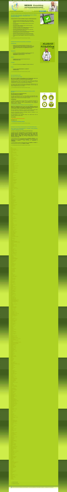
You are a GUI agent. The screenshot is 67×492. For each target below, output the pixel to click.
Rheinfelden (12, 377)
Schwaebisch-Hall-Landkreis (14, 400)
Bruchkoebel (12, 189)
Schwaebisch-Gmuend (14, 399)
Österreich (12, 478)
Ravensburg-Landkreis (14, 371)
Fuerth (11, 237)
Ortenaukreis (12, 358)
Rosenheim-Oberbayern (14, 386)
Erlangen (12, 217)
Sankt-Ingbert (12, 395)
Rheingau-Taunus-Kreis (14, 378)
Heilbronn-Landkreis (13, 260)
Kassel (11, 280)
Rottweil (12, 390)
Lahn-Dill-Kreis (13, 296)
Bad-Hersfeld (12, 164)
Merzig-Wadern (13, 326)
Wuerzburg (12, 461)
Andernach (12, 156)
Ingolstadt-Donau (13, 274)
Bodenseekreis (13, 186)
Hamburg (12, 472)
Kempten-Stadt (13, 286)
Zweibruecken (12, 465)
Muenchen (12, 332)
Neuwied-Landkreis (13, 347)
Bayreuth (12, 176)
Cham (11, 194)
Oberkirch (12, 351)
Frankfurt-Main (13, 227)
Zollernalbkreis (13, 464)
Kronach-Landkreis (13, 293)
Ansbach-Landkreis (13, 157)
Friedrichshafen (13, 235)
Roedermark (12, 384)
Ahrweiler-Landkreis (13, 148)
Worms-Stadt (12, 460)
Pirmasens (12, 366)
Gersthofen (12, 246)
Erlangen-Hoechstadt (13, 218)
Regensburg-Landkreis (14, 373)
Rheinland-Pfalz (13, 467)
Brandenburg (12, 474)
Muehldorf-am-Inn (13, 331)
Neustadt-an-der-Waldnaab (14, 342)
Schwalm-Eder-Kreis (13, 401)
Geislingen (12, 242)
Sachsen (12, 475)
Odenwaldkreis (13, 353)
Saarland (12, 469)
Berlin (11, 473)
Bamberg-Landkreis (13, 175)
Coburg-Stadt (12, 195)
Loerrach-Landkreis (13, 310)
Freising (12, 229)
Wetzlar (12, 455)
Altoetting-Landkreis (13, 152)
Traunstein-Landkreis (13, 425)
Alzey (11, 153)
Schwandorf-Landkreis (14, 402)
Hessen (12, 468)
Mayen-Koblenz (13, 323)
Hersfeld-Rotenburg (13, 263)
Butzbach (12, 192)
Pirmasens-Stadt (13, 367)
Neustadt (12, 341)
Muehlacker (12, 330)
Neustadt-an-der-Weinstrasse (14, 343)
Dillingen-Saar (13, 205)
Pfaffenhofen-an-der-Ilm (14, 363)
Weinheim (12, 449)
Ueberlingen (12, 430)
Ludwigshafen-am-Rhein (14, 314)
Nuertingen (12, 350)
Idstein (11, 272)
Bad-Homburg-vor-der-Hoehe (15, 165)
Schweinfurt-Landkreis (14, 404)
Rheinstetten (12, 381)
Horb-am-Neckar (13, 271)
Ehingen (12, 210)
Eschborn (12, 219)
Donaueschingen (13, 207)
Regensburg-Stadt (13, 374)
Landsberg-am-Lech (13, 299)
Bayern (12, 470)
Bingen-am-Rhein (13, 183)
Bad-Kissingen (13, 166)
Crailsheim (12, 197)
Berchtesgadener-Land (14, 179)
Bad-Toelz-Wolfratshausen (14, 172)
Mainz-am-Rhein (13, 318)
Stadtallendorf (12, 414)
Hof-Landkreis (12, 269)
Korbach (12, 292)
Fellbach (12, 222)
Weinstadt (12, 450)
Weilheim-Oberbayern (14, 447)
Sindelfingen (12, 409)
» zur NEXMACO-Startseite (15, 483)
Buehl (11, 191)
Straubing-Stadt (13, 417)
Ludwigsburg (12, 311)
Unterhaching (12, 433)
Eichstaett (12, 211)
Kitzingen (12, 287)
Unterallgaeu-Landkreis (14, 432)
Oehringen (12, 354)
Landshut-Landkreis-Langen (14, 301)
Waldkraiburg (12, 442)
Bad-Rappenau (13, 171)
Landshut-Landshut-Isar (14, 300)
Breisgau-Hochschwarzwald (14, 188)
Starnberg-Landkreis (13, 415)
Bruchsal (12, 190)
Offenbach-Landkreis (13, 356)
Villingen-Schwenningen (14, 436)
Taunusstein (12, 422)
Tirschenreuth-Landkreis (14, 423)
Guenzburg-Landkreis (13, 253)
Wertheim (12, 453)
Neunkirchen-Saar (13, 339)
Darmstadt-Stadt (13, 201)
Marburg (12, 322)
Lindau (12, 308)
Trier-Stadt (12, 427)
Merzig (11, 325)
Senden (12, 407)
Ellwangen (12, 212)
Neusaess (12, 340)
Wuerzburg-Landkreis (13, 462)
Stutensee (12, 418)
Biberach (12, 181)
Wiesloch (12, 458)
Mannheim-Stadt (13, 321)
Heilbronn (12, 259)
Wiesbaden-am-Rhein (14, 456)
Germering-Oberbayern (14, 244)
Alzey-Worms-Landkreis (14, 154)
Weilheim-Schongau (13, 448)
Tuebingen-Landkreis (13, 428)
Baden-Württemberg (13, 466)
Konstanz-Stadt (13, 291)
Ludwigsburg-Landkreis (14, 312)
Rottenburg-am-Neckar (14, 389)
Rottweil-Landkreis (13, 391)
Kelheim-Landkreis (13, 284)
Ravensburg (12, 370)
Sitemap (43, 8)
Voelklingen (12, 437)
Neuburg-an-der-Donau (14, 336)
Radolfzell (12, 368)
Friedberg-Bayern (13, 233)
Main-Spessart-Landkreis (14, 315)
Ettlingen (12, 221)
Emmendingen (13, 213)
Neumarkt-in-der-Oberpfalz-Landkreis (16, 338)
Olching (12, 357)
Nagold (12, 334)
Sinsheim (12, 411)
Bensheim (12, 178)
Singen (12, 410)
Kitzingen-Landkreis (13, 288)
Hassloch (12, 255)
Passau (12, 361)
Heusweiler (12, 265)
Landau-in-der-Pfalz (13, 298)
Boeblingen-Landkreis (14, 187)
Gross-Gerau (12, 251)
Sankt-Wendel (12, 396)
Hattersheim (12, 256)
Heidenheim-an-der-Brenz (14, 258)
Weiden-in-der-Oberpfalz (14, 446)
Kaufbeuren (12, 282)
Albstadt (12, 151)
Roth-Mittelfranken (13, 388)
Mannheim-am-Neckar (14, 320)
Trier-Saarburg (13, 426)
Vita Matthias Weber (20, 11)
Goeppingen (12, 249)
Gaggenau (12, 240)
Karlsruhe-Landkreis (13, 278)
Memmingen (12, 324)
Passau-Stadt (12, 362)
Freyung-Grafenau (13, 232)
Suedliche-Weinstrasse (14, 420)
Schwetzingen (12, 406)
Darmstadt (12, 199)
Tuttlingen (12, 429)
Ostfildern (12, 360)
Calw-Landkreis (13, 193)
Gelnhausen (12, 243)
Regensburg (12, 372)
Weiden (12, 445)
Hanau (11, 254)
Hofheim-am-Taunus (13, 268)
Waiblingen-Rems (13, 440)
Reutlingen (12, 376)
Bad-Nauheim (12, 169)
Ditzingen (12, 206)
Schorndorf (12, 397)
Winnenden (12, 459)
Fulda (11, 239)
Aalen (11, 147)
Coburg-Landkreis (13, 196)
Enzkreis (12, 214)
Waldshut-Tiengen (13, 444)
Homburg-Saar (13, 270)
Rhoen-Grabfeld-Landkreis (14, 382)
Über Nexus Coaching (13, 11)
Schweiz (12, 477)
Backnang (12, 162)
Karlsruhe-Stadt (13, 279)
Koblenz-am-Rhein (13, 289)
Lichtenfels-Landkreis (13, 306)
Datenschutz (37, 8)
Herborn (12, 262)
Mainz (11, 317)
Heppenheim (12, 261)
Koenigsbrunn (12, 290)
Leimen (12, 303)
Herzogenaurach (13, 264)
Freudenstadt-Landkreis (14, 231)
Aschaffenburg (13, 158)
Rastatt (12, 369)
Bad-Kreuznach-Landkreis (14, 168)
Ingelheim (12, 273)
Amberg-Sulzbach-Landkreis (14, 155)
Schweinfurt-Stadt (13, 405)
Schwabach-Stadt (13, 398)
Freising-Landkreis (13, 230)
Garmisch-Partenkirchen (14, 241)
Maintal (12, 316)
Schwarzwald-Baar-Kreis (14, 403)
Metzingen (12, 327)
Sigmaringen (12, 408)
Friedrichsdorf (12, 234)
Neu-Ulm (12, 345)
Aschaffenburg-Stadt (13, 159)
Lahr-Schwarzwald (13, 297)
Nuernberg (12, 348)
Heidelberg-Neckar (13, 257)
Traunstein (12, 424)
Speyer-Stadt (12, 413)
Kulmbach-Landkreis (13, 295)
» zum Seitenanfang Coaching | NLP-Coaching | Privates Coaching (20, 71)
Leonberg (12, 304)
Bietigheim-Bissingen (13, 182)
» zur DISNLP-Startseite (14, 482)
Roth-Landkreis (13, 387)
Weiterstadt (12, 451)
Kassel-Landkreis (13, 281)
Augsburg (12, 160)
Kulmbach (12, 294)
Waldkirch (12, 441)
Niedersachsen (13, 471)
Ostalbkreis (12, 359)
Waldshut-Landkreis (13, 443)
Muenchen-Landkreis (13, 333)
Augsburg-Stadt (13, 161)
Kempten (12, 285)
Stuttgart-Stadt (12, 419)
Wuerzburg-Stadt (13, 463)
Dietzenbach (12, 203)
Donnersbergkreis (13, 208)
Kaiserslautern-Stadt (13, 276)
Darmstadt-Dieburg (13, 200)
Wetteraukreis (12, 454)
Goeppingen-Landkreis (14, 250)
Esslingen (12, 220)
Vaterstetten (12, 435)
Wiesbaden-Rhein (13, 457)
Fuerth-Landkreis (13, 238)
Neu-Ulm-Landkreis (13, 346)
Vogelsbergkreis (13, 438)
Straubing (12, 416)
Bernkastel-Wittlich (13, 180)
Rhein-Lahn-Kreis (13, 379)
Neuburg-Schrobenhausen (14, 337)
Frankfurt (12, 226)
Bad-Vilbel (12, 173)
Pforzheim (12, 364)
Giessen (12, 248)
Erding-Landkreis (13, 216)
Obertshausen (12, 352)
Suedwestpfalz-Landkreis (14, 421)
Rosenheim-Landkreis (14, 385)
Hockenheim (12, 266)
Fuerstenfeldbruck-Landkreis (14, 236)
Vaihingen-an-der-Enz (14, 434)
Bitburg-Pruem (13, 184)
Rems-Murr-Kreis (13, 375)
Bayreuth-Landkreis (13, 177)
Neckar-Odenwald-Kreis (14, 335)
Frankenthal (12, 225)
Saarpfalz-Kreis (13, 394)
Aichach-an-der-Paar (13, 149)
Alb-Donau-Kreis (13, 150)
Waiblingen (12, 439)
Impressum (31, 8)
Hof (11, 267)
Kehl (11, 283)
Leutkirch (12, 305)
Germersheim (12, 245)
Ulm (11, 431)
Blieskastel (12, 185)
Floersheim (12, 223)
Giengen (12, 247)
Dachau (12, 198)
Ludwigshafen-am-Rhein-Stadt (15, 313)
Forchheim (12, 224)
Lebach (12, 302)
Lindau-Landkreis (13, 309)
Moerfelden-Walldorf (13, 329)
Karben (12, 277)
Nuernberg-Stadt (13, 349)
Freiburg (12, 228)
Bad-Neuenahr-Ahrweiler (14, 170)
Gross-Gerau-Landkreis (14, 252)
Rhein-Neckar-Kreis (13, 380)
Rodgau (12, 383)
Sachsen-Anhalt (13, 476)
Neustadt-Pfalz (13, 344)
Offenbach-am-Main (13, 355)
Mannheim (12, 319)
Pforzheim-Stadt (13, 365)
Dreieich (12, 209)
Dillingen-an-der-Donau (14, 204)
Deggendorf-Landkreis (14, 202)
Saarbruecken (12, 392)
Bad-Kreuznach (13, 167)
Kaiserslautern (13, 275)
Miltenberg (12, 328)
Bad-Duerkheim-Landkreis (14, 163)
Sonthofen (12, 412)
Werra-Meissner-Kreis (13, 452)
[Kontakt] (48, 107)
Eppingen (12, 215)
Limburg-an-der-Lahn (13, 307)
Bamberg (12, 174)
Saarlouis (12, 393)
